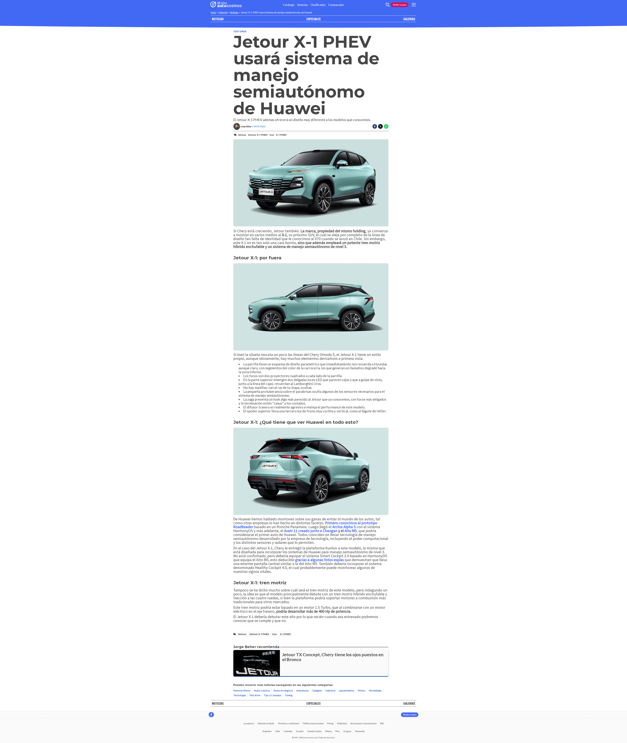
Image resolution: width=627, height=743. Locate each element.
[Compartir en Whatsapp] (386, 126)
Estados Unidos (314, 731)
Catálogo (289, 5)
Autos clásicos (262, 690)
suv (272, 134)
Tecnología (239, 695)
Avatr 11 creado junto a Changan (310, 530)
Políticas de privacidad (313, 723)
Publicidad (342, 723)
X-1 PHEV (281, 134)
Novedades (375, 690)
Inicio (213, 12)
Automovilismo (241, 690)
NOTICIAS (218, 19)
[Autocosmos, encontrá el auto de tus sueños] (226, 4)
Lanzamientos (346, 690)
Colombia (288, 731)
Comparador (336, 5)
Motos (361, 690)
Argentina (267, 731)
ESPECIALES (313, 19)
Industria (330, 690)
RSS (382, 723)
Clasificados (318, 5)
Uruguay (347, 731)
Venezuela (360, 731)
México (328, 731)
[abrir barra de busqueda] (388, 5)
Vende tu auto (399, 4)
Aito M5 (351, 530)
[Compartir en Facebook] (374, 126)
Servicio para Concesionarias (363, 723)
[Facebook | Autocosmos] (211, 714)
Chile (277, 731)
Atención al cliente (266, 723)
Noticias (302, 5)
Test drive (240, 31)
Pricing (330, 723)
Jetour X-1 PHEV (258, 134)
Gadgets (317, 690)
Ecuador (300, 731)
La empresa (248, 723)
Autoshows (302, 690)
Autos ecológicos (283, 690)
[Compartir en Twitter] (380, 126)
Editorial (223, 12)
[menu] (414, 5)
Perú (337, 731)
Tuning (288, 695)
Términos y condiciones (288, 723)
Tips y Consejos (272, 695)
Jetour (242, 134)
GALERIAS (409, 19)
